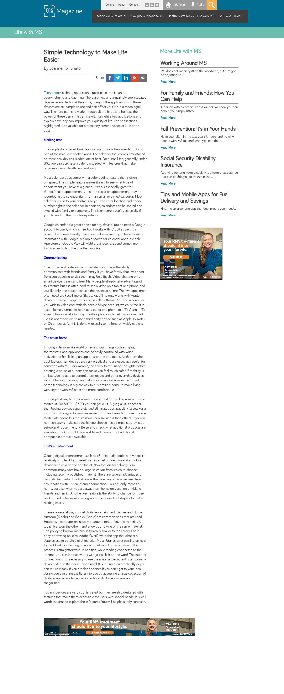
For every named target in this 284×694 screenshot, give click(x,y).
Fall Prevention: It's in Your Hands (198, 129)
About (121, 4)
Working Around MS (184, 63)
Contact (133, 4)
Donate (109, 4)
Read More (168, 82)
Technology (52, 93)
